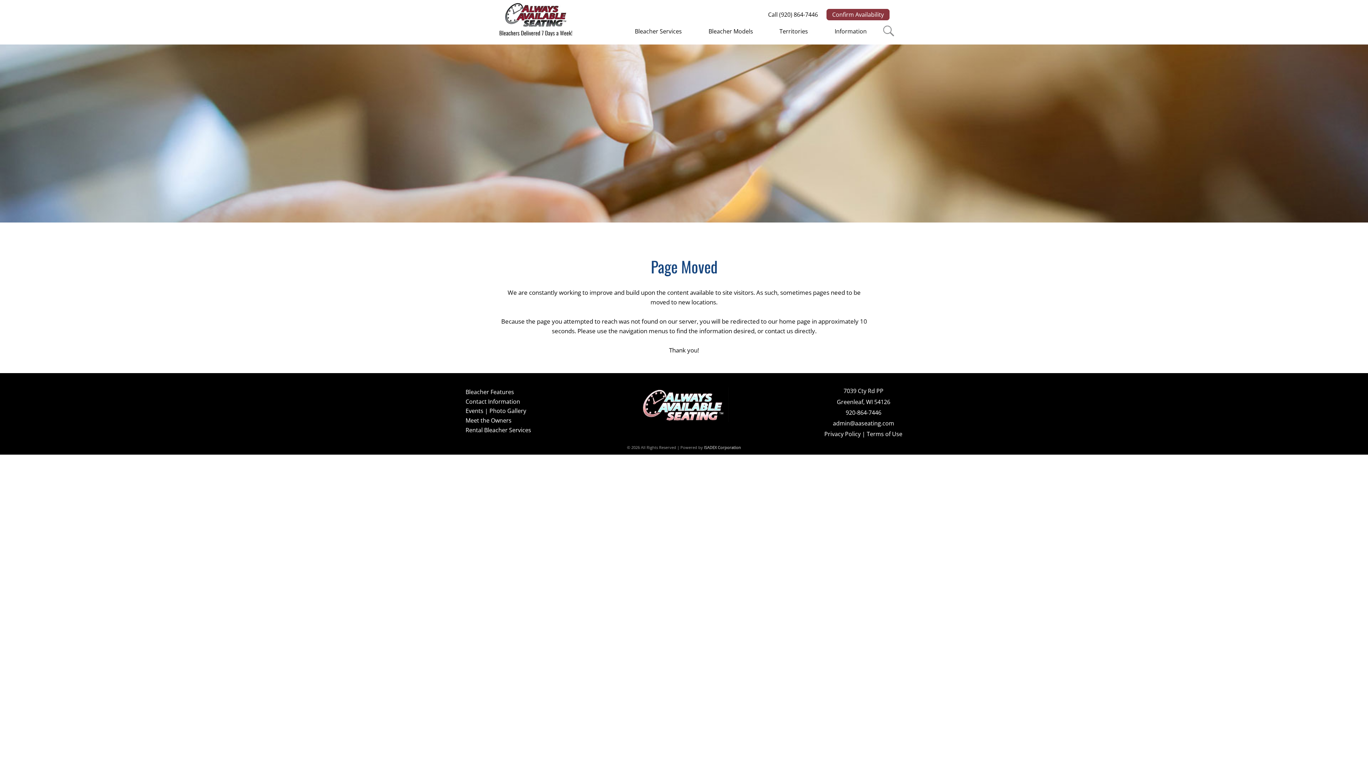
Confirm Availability (858, 15)
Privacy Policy (842, 434)
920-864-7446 (863, 413)
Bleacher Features (490, 392)
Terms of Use (884, 434)
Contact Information (493, 402)
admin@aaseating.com (863, 423)
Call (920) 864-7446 (793, 14)
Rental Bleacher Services (498, 430)
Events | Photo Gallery (496, 411)
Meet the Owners (489, 420)
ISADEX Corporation (722, 447)
